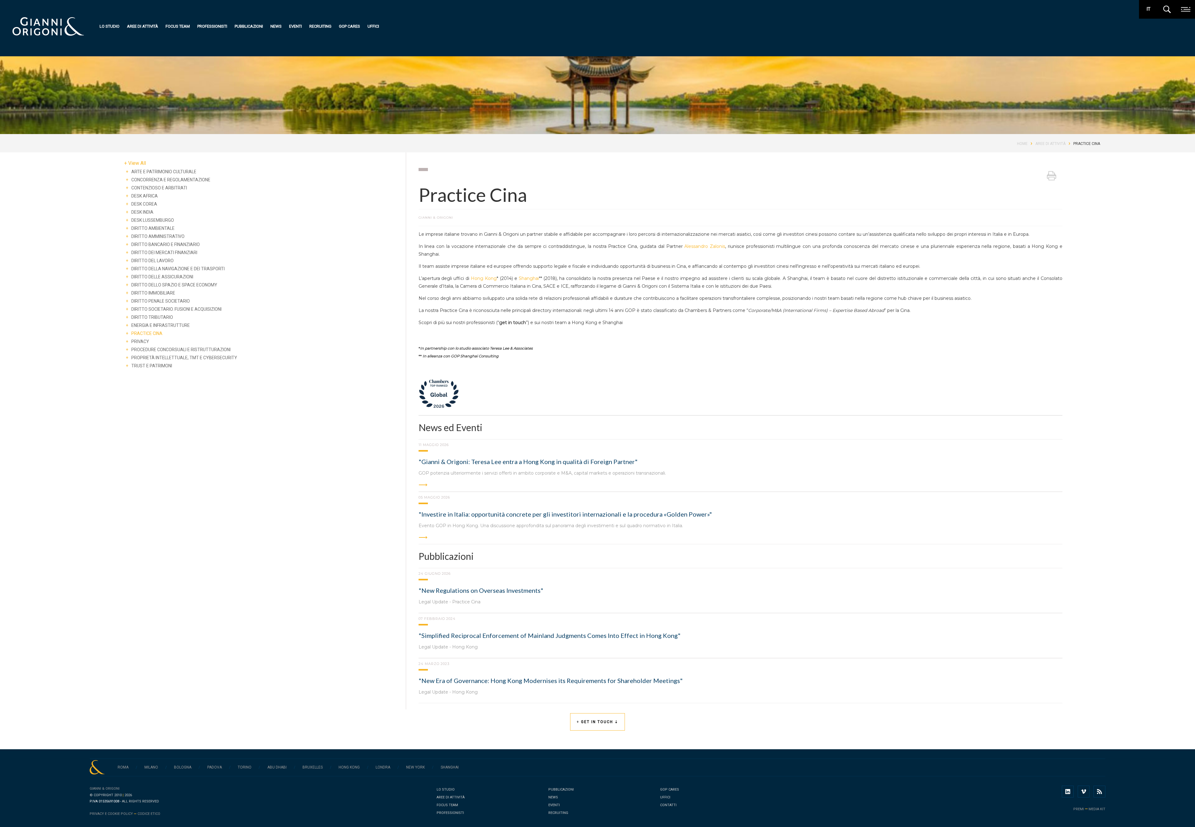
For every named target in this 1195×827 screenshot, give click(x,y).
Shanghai (529, 278)
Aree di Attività (1050, 144)
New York (415, 767)
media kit (1097, 809)
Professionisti (212, 26)
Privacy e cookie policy (111, 814)
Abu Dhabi (277, 767)
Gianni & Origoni (105, 789)
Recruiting (320, 26)
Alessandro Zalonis (704, 246)
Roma (123, 767)
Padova (214, 767)
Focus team (178, 26)
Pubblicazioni (249, 26)
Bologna (182, 767)
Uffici (373, 26)
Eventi (295, 26)
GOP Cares (349, 26)
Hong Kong (484, 278)
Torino (244, 767)
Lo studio (110, 26)
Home (1022, 144)
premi (1078, 809)
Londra (383, 767)
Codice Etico (149, 814)
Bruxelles (312, 767)
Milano (151, 767)
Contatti (668, 805)
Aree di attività (142, 26)
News (276, 26)
